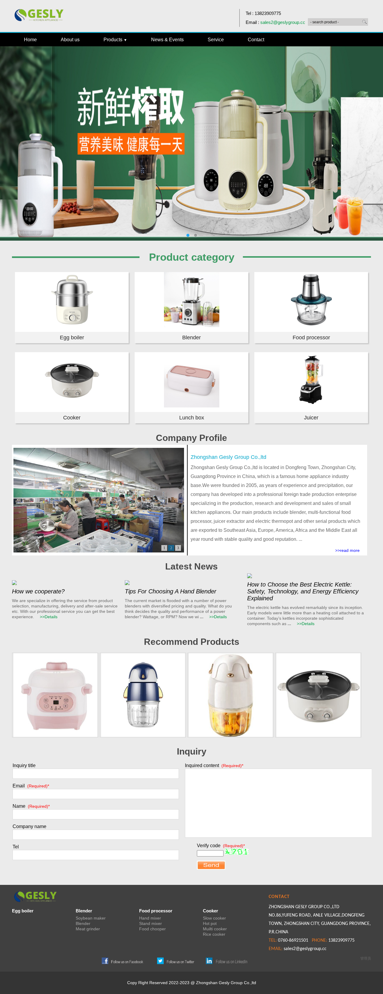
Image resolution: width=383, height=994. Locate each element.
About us (70, 39)
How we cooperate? (38, 591)
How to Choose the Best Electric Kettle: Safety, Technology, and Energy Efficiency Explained (302, 591)
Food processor (311, 338)
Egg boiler (72, 338)
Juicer (311, 418)
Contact (256, 39)
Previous (9, 139)
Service (216, 39)
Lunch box (191, 418)
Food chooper (152, 928)
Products (115, 39)
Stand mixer (150, 923)
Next (374, 139)
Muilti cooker (215, 928)
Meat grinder (88, 928)
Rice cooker (214, 934)
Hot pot (210, 923)
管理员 (365, 958)
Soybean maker (91, 918)
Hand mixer (150, 918)
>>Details (48, 616)
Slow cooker (214, 918)
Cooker (71, 418)
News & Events (167, 39)
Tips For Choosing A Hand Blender (170, 591)
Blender (191, 338)
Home (30, 39)
